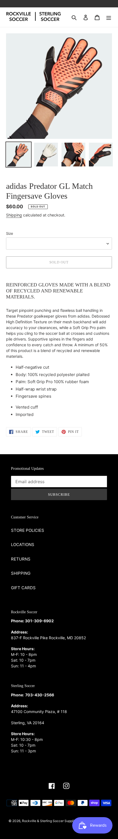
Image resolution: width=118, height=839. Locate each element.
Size (9, 233)
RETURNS (20, 559)
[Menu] (108, 17)
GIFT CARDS (23, 587)
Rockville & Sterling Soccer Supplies (50, 821)
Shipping (14, 215)
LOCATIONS (22, 544)
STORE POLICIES (27, 530)
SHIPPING (20, 573)
